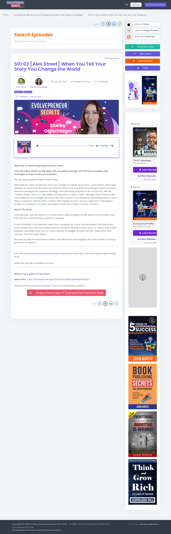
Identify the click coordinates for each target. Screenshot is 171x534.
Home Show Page (146, 46)
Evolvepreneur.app (39, 285)
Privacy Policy (30, 530)
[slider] (64, 145)
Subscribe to (145, 36)
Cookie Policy (41, 530)
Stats (145, 68)
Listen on (142, 24)
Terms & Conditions (53, 530)
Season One (35, 96)
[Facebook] (103, 24)
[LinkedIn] (114, 24)
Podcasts (23, 96)
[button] (126, 4)
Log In (137, 4)
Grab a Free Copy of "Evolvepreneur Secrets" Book (70, 293)
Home (6, 14)
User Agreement (18, 530)
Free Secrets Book (156, 4)
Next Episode (110, 58)
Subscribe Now (145, 61)
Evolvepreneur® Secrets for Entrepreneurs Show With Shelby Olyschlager (48, 15)
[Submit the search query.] (16, 41)
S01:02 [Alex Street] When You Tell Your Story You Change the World (60, 66)
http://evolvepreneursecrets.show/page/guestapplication (58, 279)
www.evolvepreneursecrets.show (41, 253)
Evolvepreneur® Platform (149, 524)
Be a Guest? (145, 54)
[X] (108, 24)
